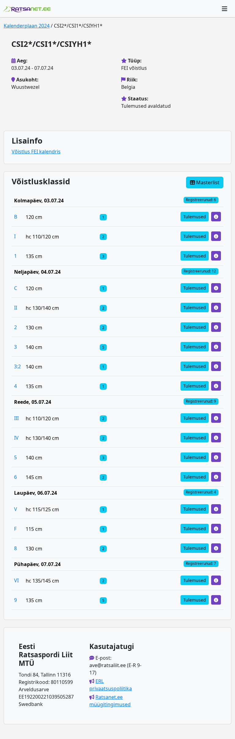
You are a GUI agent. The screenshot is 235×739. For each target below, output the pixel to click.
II (15, 307)
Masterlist (207, 182)
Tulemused (194, 216)
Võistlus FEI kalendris (36, 151)
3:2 (17, 366)
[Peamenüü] (224, 8)
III (16, 418)
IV (16, 437)
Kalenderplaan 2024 (27, 25)
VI (16, 580)
